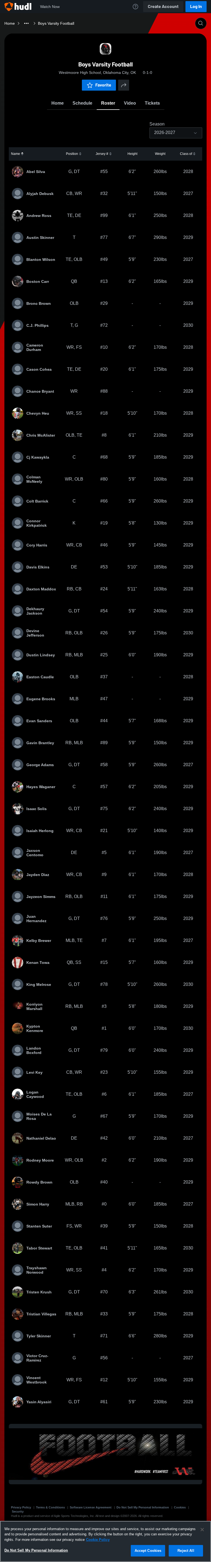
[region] (105, 1541)
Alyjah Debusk (40, 193)
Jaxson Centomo (34, 852)
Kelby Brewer (38, 940)
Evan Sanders (39, 721)
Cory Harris (36, 545)
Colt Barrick (37, 501)
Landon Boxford (33, 1050)
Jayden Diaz (37, 874)
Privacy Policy (21, 1507)
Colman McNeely (34, 479)
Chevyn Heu (37, 413)
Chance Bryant (40, 391)
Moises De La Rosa (39, 1116)
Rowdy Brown (39, 1182)
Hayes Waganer (40, 787)
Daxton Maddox (41, 589)
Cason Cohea (39, 369)
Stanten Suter (39, 1226)
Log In (196, 6)
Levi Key (34, 1072)
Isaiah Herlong (40, 831)
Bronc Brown (38, 303)
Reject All (185, 1551)
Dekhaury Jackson (35, 611)
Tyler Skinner (38, 1336)
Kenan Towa (37, 962)
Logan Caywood (35, 1094)
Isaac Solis (36, 809)
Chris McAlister (40, 435)
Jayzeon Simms (40, 896)
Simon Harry (37, 1204)
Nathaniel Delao (41, 1138)
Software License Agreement (91, 1507)
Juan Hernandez (36, 918)
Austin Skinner (40, 237)
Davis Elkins (37, 567)
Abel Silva (35, 171)
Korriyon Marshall (34, 1006)
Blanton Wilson (40, 259)
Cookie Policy (98, 1540)
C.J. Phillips (37, 325)
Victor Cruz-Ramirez (37, 1358)
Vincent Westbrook (36, 1380)
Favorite (103, 85)
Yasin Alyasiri (38, 1402)
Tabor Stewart (39, 1248)
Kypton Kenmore (34, 1028)
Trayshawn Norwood (36, 1270)
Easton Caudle (40, 677)
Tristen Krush (39, 1292)
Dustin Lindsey (40, 655)
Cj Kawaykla (37, 457)
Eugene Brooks (40, 699)
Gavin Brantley (40, 743)
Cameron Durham (34, 347)
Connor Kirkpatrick (36, 523)
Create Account (163, 6)
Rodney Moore (40, 1160)
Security (18, 1511)
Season (157, 124)
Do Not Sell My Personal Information (142, 1507)
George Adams (40, 765)
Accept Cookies (148, 1551)
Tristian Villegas (41, 1314)
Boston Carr (37, 281)
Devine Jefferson (35, 633)
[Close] (202, 1530)
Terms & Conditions (50, 1507)
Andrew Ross (38, 215)
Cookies (180, 1507)
